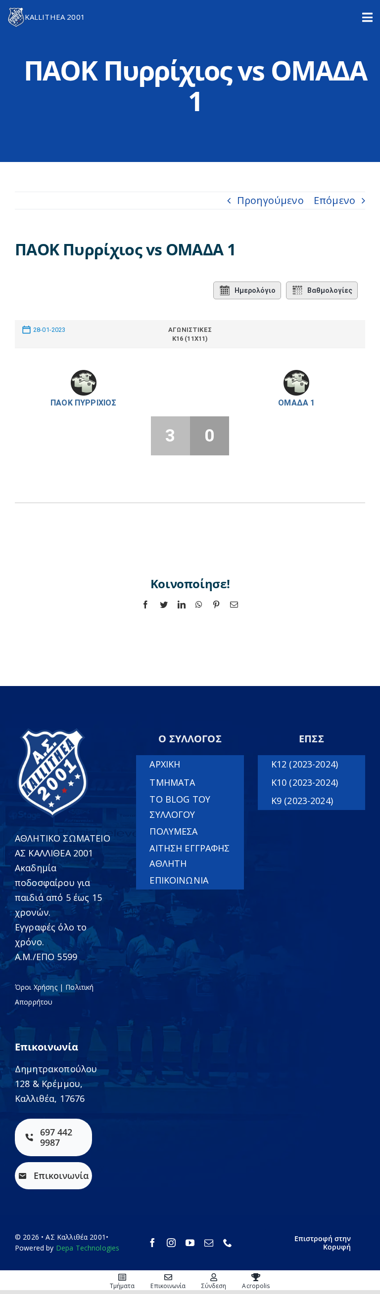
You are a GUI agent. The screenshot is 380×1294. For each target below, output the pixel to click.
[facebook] (152, 1242)
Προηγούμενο (270, 200)
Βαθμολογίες (329, 290)
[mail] (208, 1242)
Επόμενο (334, 200)
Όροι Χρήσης (36, 987)
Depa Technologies (88, 1248)
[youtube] (190, 1242)
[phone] (227, 1242)
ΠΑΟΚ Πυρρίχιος (83, 402)
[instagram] (171, 1242)
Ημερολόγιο (255, 290)
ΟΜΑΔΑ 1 (296, 402)
